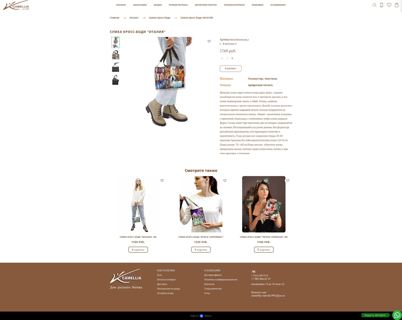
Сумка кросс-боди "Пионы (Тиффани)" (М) (264, 237)
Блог (159, 275)
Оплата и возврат (166, 279)
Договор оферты (213, 275)
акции (158, 4)
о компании (278, 4)
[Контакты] (381, 5)
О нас (207, 293)
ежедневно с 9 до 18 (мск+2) (267, 284)
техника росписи (234, 4)
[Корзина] (396, 5)
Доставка (162, 284)
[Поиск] (374, 5)
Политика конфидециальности (220, 279)
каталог (121, 4)
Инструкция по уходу (168, 288)
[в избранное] (209, 41)
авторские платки (206, 4)
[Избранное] (389, 5)
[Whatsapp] (397, 315)
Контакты (209, 284)
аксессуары (140, 4)
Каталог (134, 17)
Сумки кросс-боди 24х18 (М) (197, 17)
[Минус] (222, 58)
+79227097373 (259, 275)
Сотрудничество (213, 288)
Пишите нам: (259, 292)
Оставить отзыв (165, 293)
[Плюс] (232, 58)
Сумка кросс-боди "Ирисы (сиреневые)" (201, 237)
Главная (114, 17)
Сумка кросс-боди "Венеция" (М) (138, 237)
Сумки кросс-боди (159, 17)
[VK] (253, 271)
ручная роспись (178, 4)
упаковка (257, 4)
